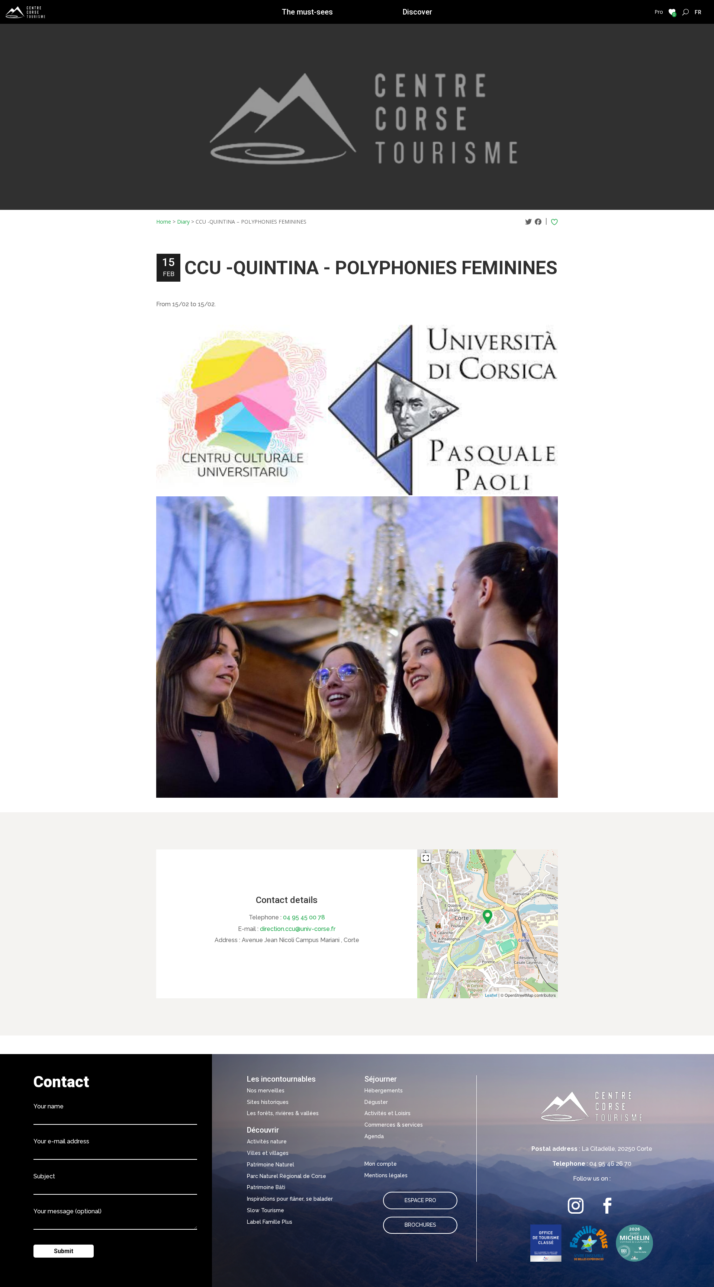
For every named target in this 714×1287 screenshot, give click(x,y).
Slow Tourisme (265, 1210)
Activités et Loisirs (387, 1113)
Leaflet (491, 995)
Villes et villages (268, 1153)
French (698, 12)
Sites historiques (268, 1102)
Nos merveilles (265, 1091)
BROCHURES (420, 1225)
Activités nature (267, 1141)
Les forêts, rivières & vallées (283, 1113)
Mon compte (380, 1164)
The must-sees (307, 11)
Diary (183, 221)
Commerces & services (393, 1125)
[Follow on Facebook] (607, 1206)
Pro (658, 11)
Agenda (374, 1136)
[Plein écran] (426, 858)
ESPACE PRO (420, 1200)
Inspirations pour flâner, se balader (290, 1199)
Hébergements (383, 1091)
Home (163, 221)
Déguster (376, 1102)
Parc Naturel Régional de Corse (286, 1176)
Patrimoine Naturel (270, 1165)
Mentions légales (386, 1175)
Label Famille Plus (269, 1222)
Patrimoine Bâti (266, 1187)
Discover (417, 11)
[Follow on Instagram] (576, 1206)
